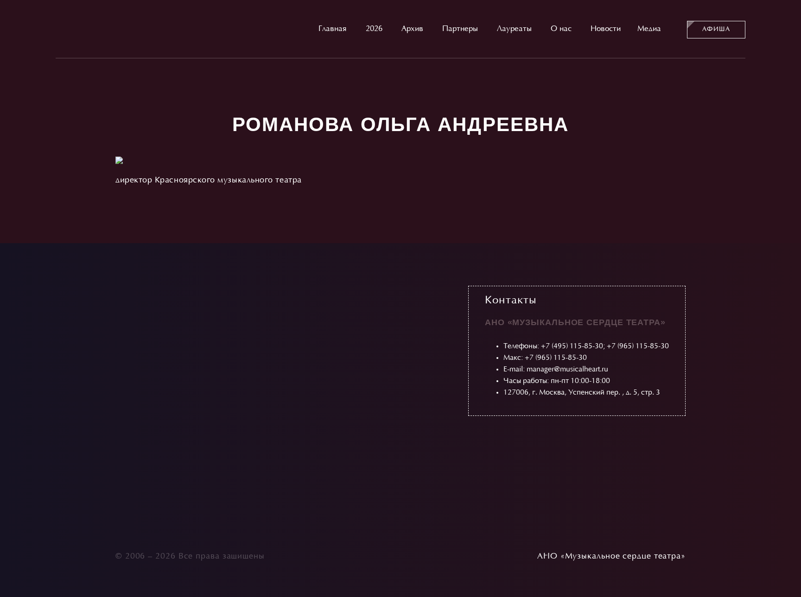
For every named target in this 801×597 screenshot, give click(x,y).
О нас (561, 29)
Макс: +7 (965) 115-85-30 (545, 358)
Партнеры (460, 29)
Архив (412, 29)
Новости (606, 29)
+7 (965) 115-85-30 (638, 346)
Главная (332, 29)
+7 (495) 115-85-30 (572, 346)
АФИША (716, 29)
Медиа (649, 29)
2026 (374, 29)
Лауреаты (514, 29)
